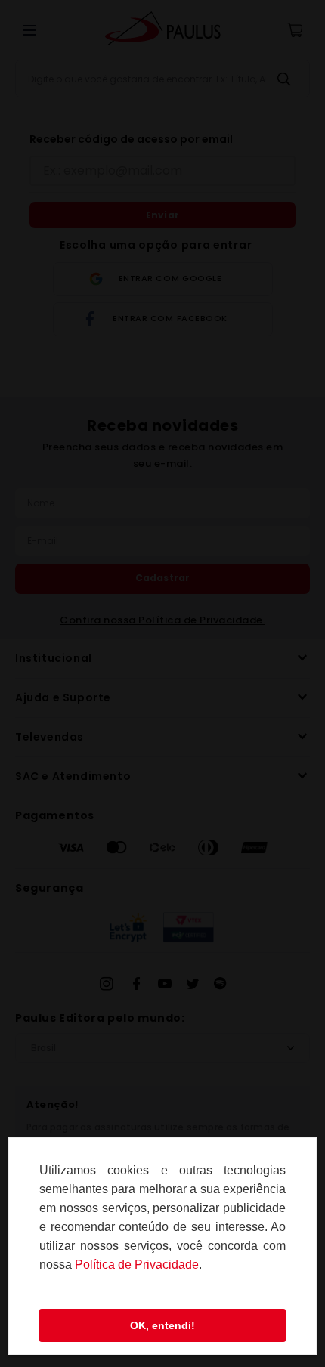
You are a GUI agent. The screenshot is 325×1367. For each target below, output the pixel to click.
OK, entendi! (162, 1325)
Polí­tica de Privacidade (137, 1264)
